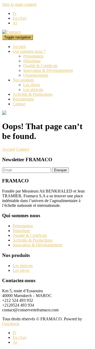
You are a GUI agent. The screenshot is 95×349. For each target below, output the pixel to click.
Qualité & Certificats (40, 65)
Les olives (31, 84)
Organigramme (35, 75)
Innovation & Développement (48, 70)
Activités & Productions (33, 94)
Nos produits (23, 80)
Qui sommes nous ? (29, 51)
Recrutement (23, 99)
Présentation (33, 56)
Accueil (19, 46)
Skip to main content (19, 4)
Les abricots (33, 89)
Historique (32, 61)
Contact (19, 104)
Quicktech (10, 323)
